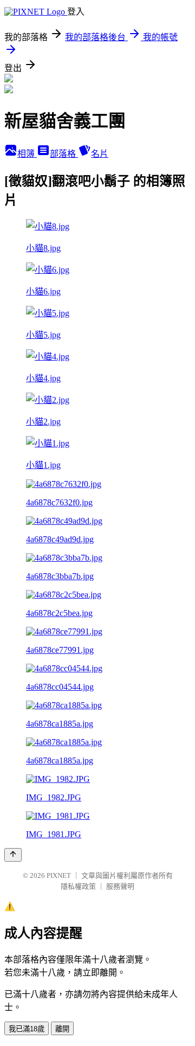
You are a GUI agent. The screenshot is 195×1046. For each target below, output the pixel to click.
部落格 (64, 153)
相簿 (27, 153)
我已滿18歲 (26, 1029)
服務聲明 (120, 886)
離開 (62, 1029)
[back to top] (13, 855)
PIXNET (59, 875)
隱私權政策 (78, 886)
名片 (99, 153)
